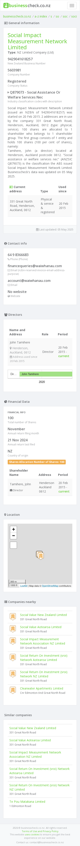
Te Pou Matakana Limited (27, 802)
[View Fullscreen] (13, 545)
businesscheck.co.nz (17, 16)
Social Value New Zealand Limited (43, 615)
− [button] (13, 535)
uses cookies (32, 834)
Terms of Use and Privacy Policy (40, 831)
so (57, 16)
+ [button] (13, 529)
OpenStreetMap (50, 585)
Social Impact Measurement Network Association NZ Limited (42, 641)
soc (65, 16)
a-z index (41, 16)
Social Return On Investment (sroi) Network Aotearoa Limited (43, 657)
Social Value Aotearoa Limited (40, 627)
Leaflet (23, 585)
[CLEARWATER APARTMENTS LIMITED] (40, 556)
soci (74, 16)
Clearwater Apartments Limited (41, 688)
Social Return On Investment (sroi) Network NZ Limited (43, 674)
